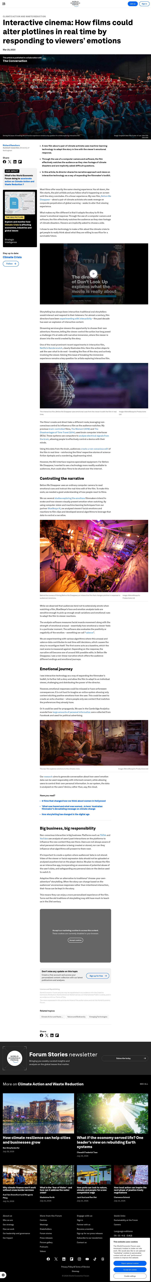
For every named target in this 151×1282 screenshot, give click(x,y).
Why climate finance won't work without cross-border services (19, 1188)
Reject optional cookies (130, 1263)
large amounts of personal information (71, 712)
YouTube (44, 838)
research (48, 776)
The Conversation (15, 61)
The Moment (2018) (80, 429)
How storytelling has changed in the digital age (66, 814)
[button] (94, 274)
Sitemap (75, 1271)
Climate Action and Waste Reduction (24, 16)
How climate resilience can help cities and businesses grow (36, 1139)
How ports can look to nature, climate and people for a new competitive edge (92, 1190)
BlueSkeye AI (54, 508)
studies (58, 498)
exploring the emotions (73, 498)
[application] (94, 273)
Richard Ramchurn (11, 145)
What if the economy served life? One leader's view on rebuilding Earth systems (110, 1142)
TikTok (103, 835)
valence (89, 632)
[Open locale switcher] (3, 1275)
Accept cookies (75, 940)
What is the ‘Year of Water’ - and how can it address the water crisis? (56, 1190)
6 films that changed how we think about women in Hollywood (74, 801)
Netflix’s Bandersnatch (51, 348)
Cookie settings (130, 1276)
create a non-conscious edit (94, 449)
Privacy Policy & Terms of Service (75, 1267)
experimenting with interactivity (76, 318)
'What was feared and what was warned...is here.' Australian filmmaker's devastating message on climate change (72, 807)
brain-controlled (57, 429)
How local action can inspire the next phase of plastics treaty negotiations (130, 1190)
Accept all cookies (130, 1270)
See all (144, 1084)
